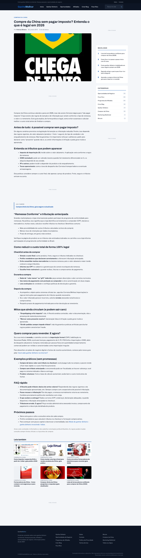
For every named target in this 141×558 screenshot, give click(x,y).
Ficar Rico (94, 7)
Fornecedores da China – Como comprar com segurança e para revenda (24, 484)
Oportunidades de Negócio (106, 93)
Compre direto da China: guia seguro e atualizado (34, 207)
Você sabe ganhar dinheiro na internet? (33, 353)
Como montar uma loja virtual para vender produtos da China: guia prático (52, 461)
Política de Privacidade (86, 540)
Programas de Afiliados (105, 100)
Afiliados (76, 7)
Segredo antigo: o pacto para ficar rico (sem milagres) (113, 72)
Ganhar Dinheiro (52, 7)
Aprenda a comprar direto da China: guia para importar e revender (112, 78)
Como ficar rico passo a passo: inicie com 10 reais (112, 60)
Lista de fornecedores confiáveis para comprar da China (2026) (113, 54)
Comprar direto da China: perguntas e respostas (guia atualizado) (49, 484)
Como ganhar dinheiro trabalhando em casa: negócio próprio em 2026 (113, 66)
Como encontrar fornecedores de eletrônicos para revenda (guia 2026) (78, 461)
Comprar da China (20, 17)
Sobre (115, 2)
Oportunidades (65, 7)
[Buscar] (121, 7)
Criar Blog (85, 7)
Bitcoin (100, 118)
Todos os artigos (108, 543)
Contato (121, 2)
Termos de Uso (83, 543)
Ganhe (25, 7)
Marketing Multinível (104, 115)
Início (42, 7)
